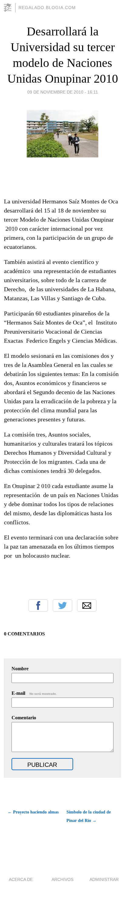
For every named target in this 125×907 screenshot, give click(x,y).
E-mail (34, 693)
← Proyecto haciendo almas (33, 812)
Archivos (62, 879)
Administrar (104, 879)
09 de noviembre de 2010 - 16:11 (62, 92)
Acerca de (21, 879)
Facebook (38, 605)
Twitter (62, 605)
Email (86, 605)
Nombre (20, 668)
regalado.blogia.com (47, 7)
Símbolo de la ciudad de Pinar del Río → (88, 816)
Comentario (24, 717)
